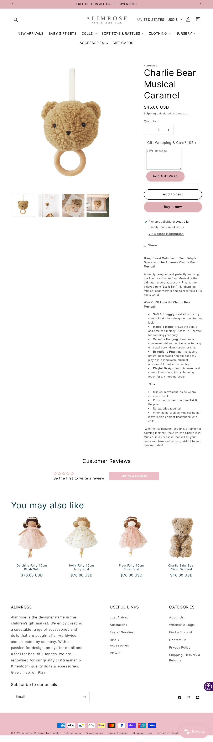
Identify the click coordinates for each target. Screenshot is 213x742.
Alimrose (27, 733)
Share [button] (152, 245)
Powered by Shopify (46, 733)
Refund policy (72, 733)
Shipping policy (142, 733)
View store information (166, 234)
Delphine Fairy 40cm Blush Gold (31, 567)
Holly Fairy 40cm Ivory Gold (81, 567)
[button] (16, 19)
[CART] (198, 19)
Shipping (150, 113)
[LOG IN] (188, 19)
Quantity (150, 121)
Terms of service (117, 733)
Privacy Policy (179, 647)
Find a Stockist (180, 632)
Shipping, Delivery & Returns (184, 657)
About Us (176, 617)
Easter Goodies (122, 632)
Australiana (118, 625)
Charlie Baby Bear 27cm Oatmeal (181, 567)
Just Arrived (119, 617)
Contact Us (178, 640)
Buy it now (173, 207)
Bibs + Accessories (119, 642)
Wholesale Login (182, 625)
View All (116, 653)
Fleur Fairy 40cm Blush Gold (131, 567)
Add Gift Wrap (165, 176)
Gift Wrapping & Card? (171, 143)
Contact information (169, 733)
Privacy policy (94, 733)
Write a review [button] (134, 476)
